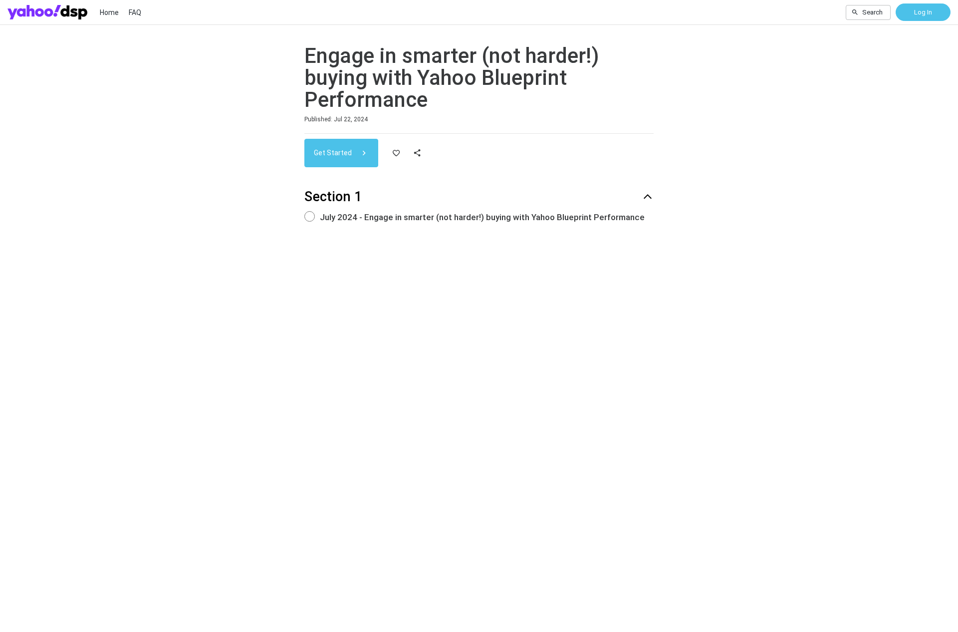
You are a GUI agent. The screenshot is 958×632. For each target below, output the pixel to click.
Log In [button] (923, 12)
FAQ (135, 12)
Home (109, 12)
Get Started (333, 153)
